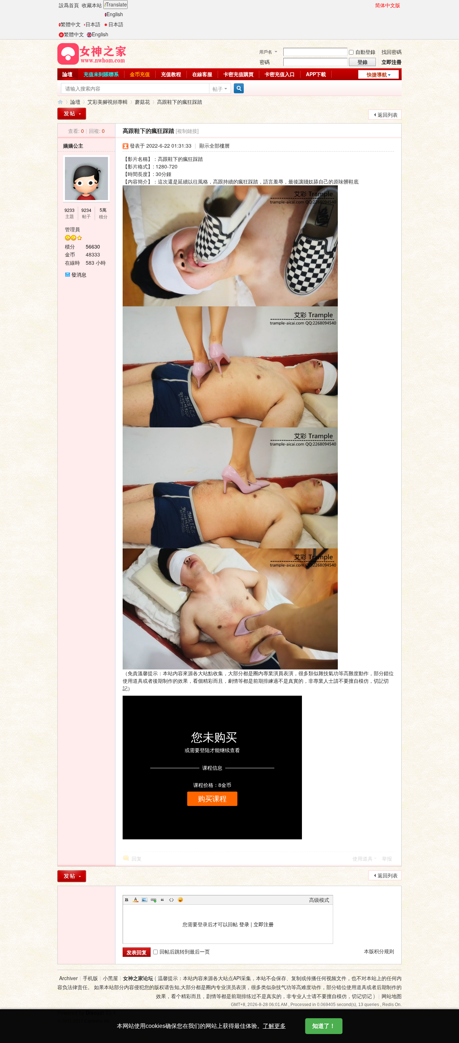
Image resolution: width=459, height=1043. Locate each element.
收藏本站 (92, 5)
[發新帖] (71, 114)
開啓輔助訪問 (372, 5)
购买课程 (212, 799)
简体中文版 (387, 5)
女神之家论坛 (138, 978)
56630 (93, 246)
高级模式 (319, 899)
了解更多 (274, 1026)
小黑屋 (110, 978)
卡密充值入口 (280, 74)
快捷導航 (377, 74)
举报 (387, 858)
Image (144, 899)
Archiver (68, 978)
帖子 (218, 88)
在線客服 (202, 74)
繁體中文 (71, 24)
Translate (116, 4)
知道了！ (323, 1026)
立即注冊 (392, 61)
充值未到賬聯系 (101, 74)
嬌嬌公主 (73, 145)
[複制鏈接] (187, 130)
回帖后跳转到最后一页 (185, 951)
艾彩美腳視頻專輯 (107, 101)
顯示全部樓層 (214, 145)
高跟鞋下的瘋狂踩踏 (179, 101)
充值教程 (171, 74)
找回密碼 (392, 51)
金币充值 (140, 74)
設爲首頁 (69, 5)
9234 (86, 210)
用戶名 (265, 51)
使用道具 (362, 858)
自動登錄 (365, 51)
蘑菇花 (142, 101)
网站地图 (392, 996)
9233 (70, 210)
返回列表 (388, 114)
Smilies (180, 899)
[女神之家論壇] (91, 53)
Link (153, 899)
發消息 (78, 274)
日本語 (92, 24)
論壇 (67, 74)
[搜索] (238, 88)
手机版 (90, 978)
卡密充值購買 (238, 74)
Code (171, 899)
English (115, 14)
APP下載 (316, 74)
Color (135, 899)
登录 (244, 924)
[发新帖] (71, 876)
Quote (162, 899)
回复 (137, 858)
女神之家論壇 (60, 102)
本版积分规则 (379, 951)
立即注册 (264, 924)
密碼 (265, 61)
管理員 (72, 229)
